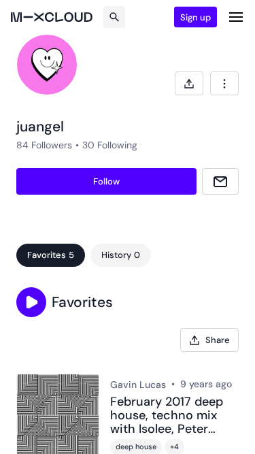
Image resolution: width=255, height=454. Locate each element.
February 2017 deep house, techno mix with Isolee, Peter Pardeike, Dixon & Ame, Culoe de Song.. (170, 415)
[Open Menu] (236, 17)
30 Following (109, 145)
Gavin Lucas (138, 384)
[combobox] (224, 83)
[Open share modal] (189, 83)
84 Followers (44, 145)
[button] (31, 302)
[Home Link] (51, 17)
